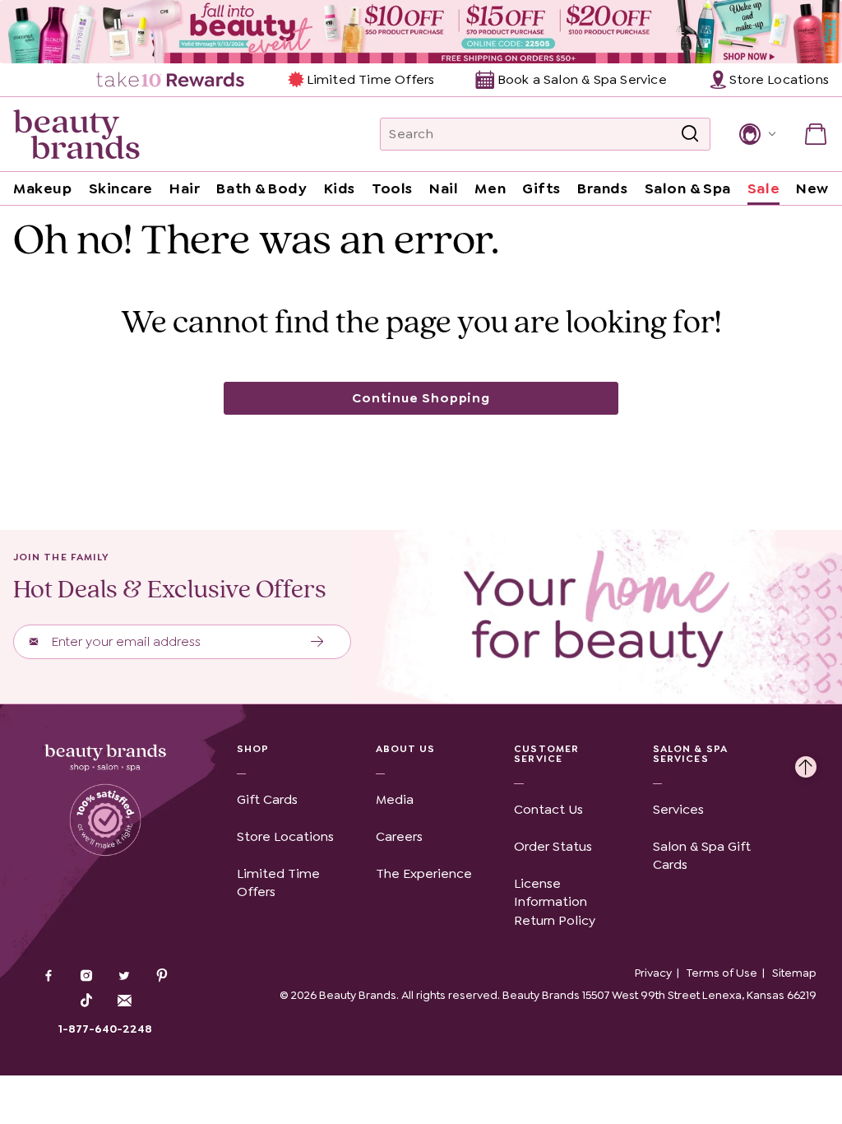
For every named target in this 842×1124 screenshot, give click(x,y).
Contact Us (548, 809)
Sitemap (794, 972)
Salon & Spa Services (690, 754)
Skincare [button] (121, 188)
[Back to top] (806, 763)
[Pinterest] (162, 978)
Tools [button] (392, 188)
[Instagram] (86, 978)
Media (395, 799)
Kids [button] (339, 188)
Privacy (653, 972)
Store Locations (285, 836)
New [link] (812, 188)
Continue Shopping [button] (421, 397)
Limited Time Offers (370, 79)
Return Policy (554, 920)
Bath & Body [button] (261, 188)
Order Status (553, 846)
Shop (253, 749)
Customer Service (546, 754)
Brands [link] (602, 188)
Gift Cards (267, 799)
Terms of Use (722, 972)
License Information (550, 892)
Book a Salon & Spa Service (581, 79)
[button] (756, 134)
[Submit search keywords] (689, 134)
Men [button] (490, 188)
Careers (399, 836)
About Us (406, 749)
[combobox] (545, 134)
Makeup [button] (42, 188)
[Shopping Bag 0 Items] (816, 134)
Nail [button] (443, 188)
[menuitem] (171, 79)
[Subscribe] (317, 641)
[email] (124, 1000)
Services (678, 809)
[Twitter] (124, 978)
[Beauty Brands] (76, 134)
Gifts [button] (541, 188)
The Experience (424, 873)
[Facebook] (48, 978)
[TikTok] (86, 1000)
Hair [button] (184, 188)
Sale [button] (763, 188)
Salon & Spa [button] (688, 188)
